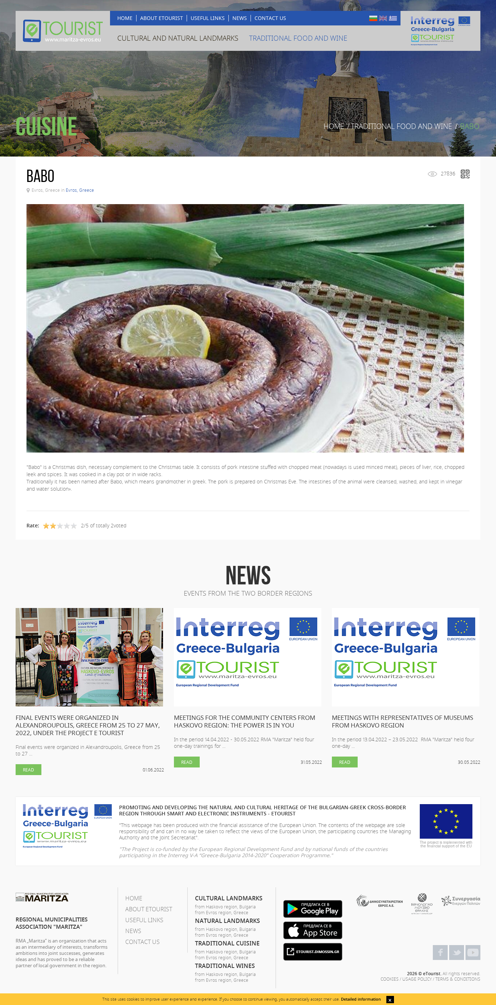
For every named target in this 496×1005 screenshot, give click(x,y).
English (383, 18)
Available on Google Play (312, 909)
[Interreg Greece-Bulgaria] (440, 30)
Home (334, 126)
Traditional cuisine (227, 943)
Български (373, 18)
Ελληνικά (393, 18)
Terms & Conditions (457, 979)
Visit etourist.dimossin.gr (312, 952)
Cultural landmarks (229, 898)
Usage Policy (417, 979)
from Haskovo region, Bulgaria (225, 906)
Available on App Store (312, 930)
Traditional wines (225, 966)
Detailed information (361, 999)
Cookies (390, 979)
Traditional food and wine (401, 126)
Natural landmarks (227, 921)
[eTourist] (63, 31)
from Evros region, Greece (221, 912)
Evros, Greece (80, 190)
